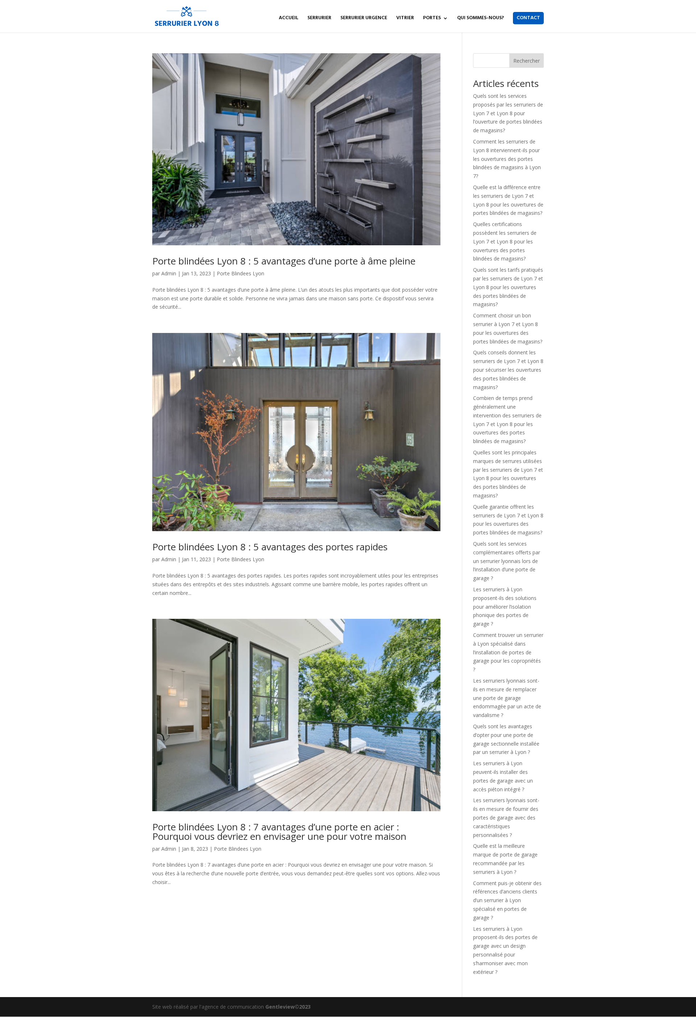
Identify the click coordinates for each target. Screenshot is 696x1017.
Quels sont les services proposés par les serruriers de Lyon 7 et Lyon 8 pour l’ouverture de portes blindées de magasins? (508, 113)
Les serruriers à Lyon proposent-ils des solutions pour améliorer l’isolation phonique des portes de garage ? (504, 606)
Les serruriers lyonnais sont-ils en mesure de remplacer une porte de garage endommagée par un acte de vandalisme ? (507, 697)
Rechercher (526, 60)
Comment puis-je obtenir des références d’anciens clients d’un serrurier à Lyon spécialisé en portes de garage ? (507, 900)
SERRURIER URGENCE (363, 19)
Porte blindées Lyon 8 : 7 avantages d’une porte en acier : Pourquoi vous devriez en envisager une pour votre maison (279, 831)
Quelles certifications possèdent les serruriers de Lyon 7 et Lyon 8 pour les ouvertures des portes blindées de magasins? (504, 241)
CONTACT (528, 18)
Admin (168, 273)
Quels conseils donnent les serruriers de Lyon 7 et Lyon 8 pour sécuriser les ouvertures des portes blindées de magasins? (508, 369)
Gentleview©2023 (288, 1006)
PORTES (432, 19)
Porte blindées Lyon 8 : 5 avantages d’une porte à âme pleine (283, 260)
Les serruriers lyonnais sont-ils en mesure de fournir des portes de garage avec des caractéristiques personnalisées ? (506, 817)
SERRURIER (319, 19)
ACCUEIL (288, 19)
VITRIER (405, 19)
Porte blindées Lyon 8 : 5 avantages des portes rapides (271, 546)
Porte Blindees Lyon (240, 273)
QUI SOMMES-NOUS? (480, 19)
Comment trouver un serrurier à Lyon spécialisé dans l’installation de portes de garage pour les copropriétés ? (508, 652)
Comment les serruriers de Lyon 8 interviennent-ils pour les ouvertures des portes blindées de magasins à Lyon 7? (507, 158)
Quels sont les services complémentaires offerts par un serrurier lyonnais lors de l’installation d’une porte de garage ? (506, 561)
